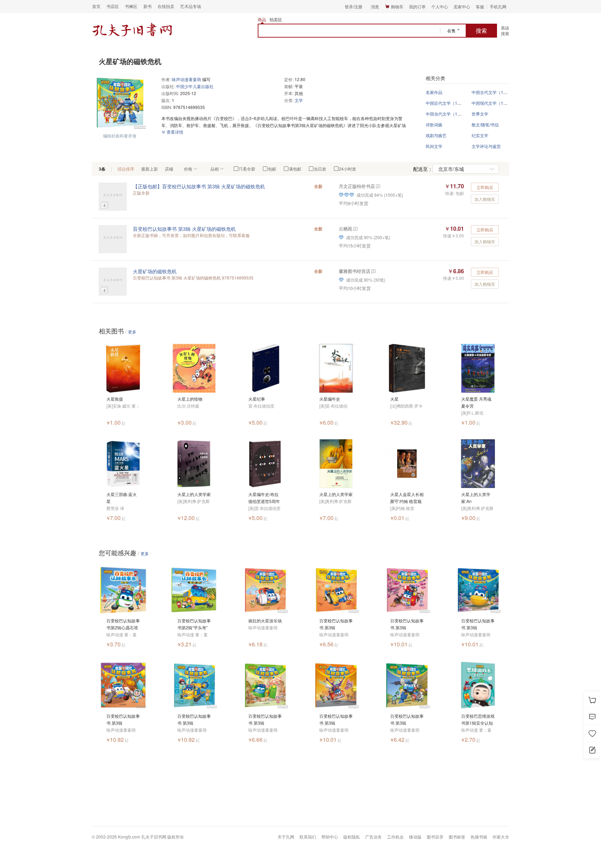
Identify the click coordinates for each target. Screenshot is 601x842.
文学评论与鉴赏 (486, 146)
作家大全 (500, 837)
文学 (299, 100)
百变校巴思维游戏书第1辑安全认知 (478, 719)
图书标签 (457, 837)
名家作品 (434, 92)
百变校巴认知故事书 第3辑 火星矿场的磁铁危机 (184, 228)
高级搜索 (505, 30)
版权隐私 (351, 837)
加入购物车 (484, 199)
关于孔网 (286, 837)
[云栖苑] (355, 228)
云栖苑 (345, 228)
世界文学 (480, 114)
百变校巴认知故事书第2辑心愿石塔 (123, 623)
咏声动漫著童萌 (186, 79)
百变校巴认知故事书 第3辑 (336, 623)
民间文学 (434, 146)
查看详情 (174, 132)
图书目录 (435, 837)
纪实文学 (480, 135)
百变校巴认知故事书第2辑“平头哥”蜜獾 (194, 624)
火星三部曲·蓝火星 (121, 497)
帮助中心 (329, 837)
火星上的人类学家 (194, 494)
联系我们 (307, 837)
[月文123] (377, 186)
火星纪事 (256, 399)
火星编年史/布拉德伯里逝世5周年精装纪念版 (264, 498)
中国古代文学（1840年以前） (499, 92)
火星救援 (114, 399)
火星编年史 (329, 399)
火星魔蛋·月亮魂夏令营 (476, 402)
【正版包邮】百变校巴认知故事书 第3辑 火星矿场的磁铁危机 (199, 186)
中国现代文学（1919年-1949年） (503, 103)
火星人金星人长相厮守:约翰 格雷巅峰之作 (407, 498)
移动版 (415, 837)
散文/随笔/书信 (485, 124)
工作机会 (395, 837)
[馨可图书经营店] (373, 271)
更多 (132, 332)
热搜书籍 (479, 837)
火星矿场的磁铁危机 (155, 271)
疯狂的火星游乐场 (265, 620)
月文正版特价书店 (357, 186)
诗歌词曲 (434, 124)
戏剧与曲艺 (436, 135)
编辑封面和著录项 (119, 136)
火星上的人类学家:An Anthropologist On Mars (475, 498)
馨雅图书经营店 (354, 271)
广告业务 (373, 837)
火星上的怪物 (189, 399)
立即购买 (484, 187)
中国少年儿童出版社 (195, 86)
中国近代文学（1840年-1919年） (457, 103)
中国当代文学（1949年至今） (453, 114)
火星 (394, 399)
